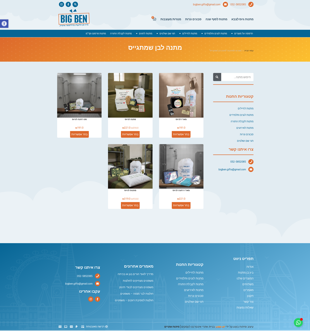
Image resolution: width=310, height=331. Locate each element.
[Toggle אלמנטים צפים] (298, 322)
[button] (4, 23)
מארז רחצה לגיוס (181, 190)
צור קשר (248, 301)
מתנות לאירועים (244, 127)
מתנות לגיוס (130, 190)
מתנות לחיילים (189, 33)
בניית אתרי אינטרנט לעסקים (198, 326)
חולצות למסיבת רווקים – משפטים (134, 300)
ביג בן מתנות (245, 272)
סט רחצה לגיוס (79, 119)
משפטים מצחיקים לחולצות (138, 280)
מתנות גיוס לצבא (242, 19)
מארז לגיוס (181, 119)
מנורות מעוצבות (170, 19)
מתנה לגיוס (130, 119)
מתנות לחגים (145, 33)
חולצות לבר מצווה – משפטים (136, 293)
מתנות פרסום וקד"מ (96, 33)
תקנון (250, 296)
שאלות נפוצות (245, 307)
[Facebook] (68, 4)
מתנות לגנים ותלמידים (215, 33)
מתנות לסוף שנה (216, 19)
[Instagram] (61, 4)
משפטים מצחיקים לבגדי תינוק (136, 287)
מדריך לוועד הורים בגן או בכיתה (135, 274)
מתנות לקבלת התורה (121, 33)
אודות (250, 266)
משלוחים (247, 284)
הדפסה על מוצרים (243, 33)
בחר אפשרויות (181, 134)
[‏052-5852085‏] (250, 4)
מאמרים (248, 290)
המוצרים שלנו (245, 278)
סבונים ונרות (193, 19)
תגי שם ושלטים (167, 33)
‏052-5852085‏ (238, 4)
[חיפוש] (217, 77)
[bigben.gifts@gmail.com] (225, 4)
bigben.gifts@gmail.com (206, 4)
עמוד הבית (248, 50)
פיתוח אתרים (171, 326)
